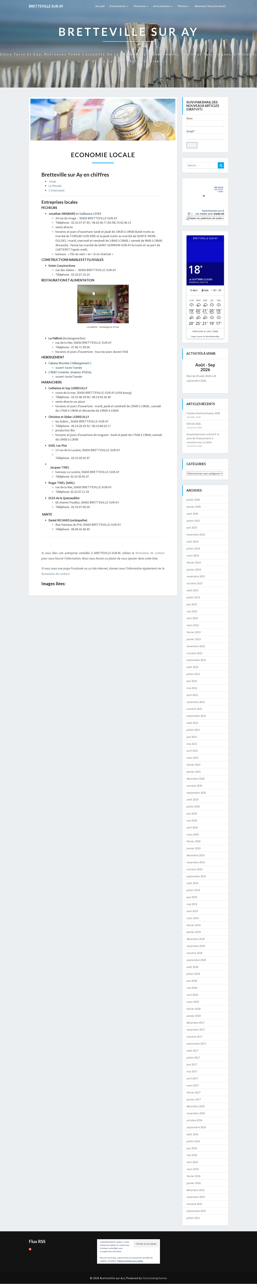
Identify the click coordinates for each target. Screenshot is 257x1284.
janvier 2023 (194, 639)
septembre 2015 (196, 1211)
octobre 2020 (194, 785)
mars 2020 (193, 834)
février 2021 (194, 764)
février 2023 (194, 632)
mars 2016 (193, 1169)
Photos (183, 6)
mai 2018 (192, 987)
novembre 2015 (196, 1197)
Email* (191, 131)
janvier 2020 (194, 848)
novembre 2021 (196, 702)
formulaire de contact (150, 553)
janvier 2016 (194, 1183)
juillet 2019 (193, 890)
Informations (162, 6)
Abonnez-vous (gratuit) (210, 6)
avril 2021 (192, 750)
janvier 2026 (194, 506)
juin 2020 (192, 813)
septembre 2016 (196, 1127)
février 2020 (194, 841)
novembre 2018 (196, 946)
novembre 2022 (196, 646)
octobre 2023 (194, 583)
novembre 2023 (196, 576)
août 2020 (192, 799)
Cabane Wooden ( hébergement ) (69, 363)
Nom (189, 118)
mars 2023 (193, 625)
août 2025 (192, 513)
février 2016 (194, 1176)
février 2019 (194, 925)
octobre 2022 (194, 653)
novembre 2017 (196, 1029)
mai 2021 (192, 744)
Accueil (100, 6)
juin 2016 (192, 1148)
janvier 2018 (194, 1015)
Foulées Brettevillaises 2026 (203, 413)
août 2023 (192, 590)
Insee (52, 181)
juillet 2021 (193, 730)
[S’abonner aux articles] (30, 1250)
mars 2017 (193, 1085)
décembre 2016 (196, 1106)
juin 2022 (192, 681)
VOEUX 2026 (194, 423)
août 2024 (192, 541)
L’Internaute (56, 190)
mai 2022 (192, 688)
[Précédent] (190, 367)
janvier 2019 (194, 932)
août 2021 (192, 723)
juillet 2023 (193, 597)
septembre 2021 (196, 716)
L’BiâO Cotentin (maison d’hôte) (69, 372)
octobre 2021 (194, 709)
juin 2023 (192, 604)
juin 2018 (192, 980)
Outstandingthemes (154, 1278)
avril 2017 (192, 1078)
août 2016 (192, 1134)
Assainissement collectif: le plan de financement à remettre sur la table (203, 438)
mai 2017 (192, 1071)
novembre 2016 (196, 1113)
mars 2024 (193, 555)
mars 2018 (193, 1001)
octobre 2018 (194, 953)
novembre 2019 (196, 862)
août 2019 (192, 883)
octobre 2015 (194, 1204)
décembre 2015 (196, 1190)
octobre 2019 (194, 869)
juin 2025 (192, 527)
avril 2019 (192, 911)
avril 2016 (192, 1162)
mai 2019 (192, 904)
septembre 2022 (196, 660)
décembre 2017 (196, 1022)
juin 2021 (192, 737)
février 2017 (194, 1092)
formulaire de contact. (55, 574)
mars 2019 (193, 918)
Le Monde (54, 186)
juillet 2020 (193, 806)
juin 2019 (192, 897)
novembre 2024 (196, 534)
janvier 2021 (194, 771)
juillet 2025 (193, 520)
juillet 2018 (193, 973)
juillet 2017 (193, 1057)
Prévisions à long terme (205, 331)
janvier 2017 (194, 1099)
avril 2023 (192, 618)
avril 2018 (192, 994)
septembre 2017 (196, 1043)
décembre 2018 (196, 939)
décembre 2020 (196, 778)
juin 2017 (192, 1064)
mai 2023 (192, 611)
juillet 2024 (193, 548)
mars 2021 (193, 757)
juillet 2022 (193, 674)
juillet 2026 (193, 499)
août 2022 (192, 667)
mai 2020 (192, 820)
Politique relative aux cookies (130, 1260)
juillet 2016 (193, 1141)
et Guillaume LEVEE (88, 214)
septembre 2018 (196, 960)
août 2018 (192, 967)
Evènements (118, 6)
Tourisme (139, 6)
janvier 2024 (194, 569)
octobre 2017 (194, 1036)
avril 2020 (192, 827)
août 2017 (192, 1050)
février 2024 (194, 562)
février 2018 (194, 1008)
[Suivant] (220, 367)
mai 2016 (192, 1155)
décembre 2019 (196, 855)
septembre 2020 (196, 792)
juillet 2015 (193, 1218)
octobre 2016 (194, 1120)
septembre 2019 (196, 876)
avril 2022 (192, 695)
